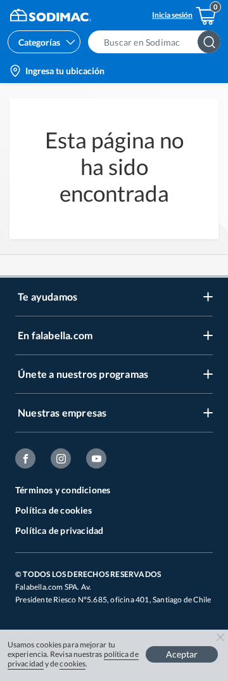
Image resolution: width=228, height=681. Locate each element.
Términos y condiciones (62, 489)
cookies (73, 663)
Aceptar (182, 654)
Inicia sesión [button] (172, 15)
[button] (158, 41)
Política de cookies (53, 510)
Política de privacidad (59, 530)
